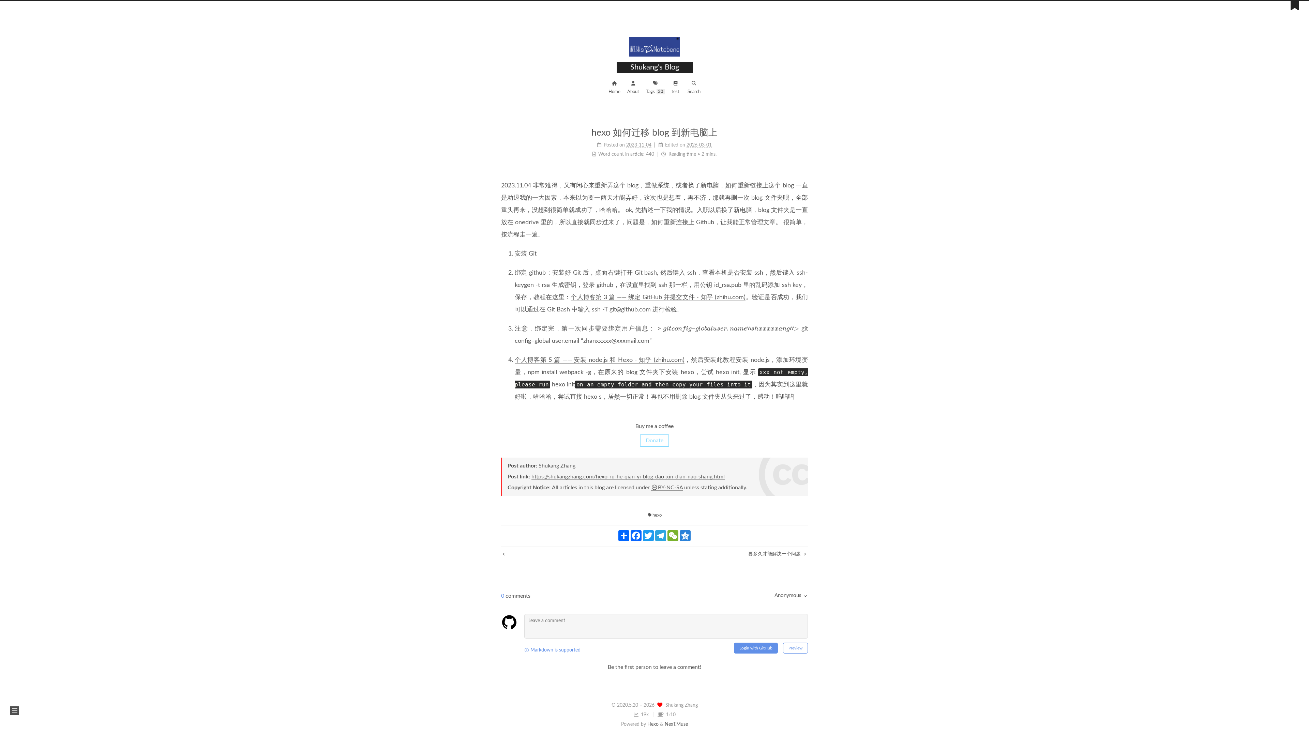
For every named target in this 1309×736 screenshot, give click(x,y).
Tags (654, 92)
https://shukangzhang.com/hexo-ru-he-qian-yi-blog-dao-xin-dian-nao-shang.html (628, 476)
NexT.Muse (676, 724)
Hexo (653, 724)
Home (614, 92)
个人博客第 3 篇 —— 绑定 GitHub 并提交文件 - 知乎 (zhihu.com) (658, 297)
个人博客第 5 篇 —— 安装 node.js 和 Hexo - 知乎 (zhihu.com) (599, 360)
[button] (14, 710)
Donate (654, 440)
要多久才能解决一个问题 (775, 554)
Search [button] (694, 92)
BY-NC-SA (670, 487)
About (633, 92)
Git (533, 254)
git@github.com (630, 310)
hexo (656, 515)
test (675, 92)
